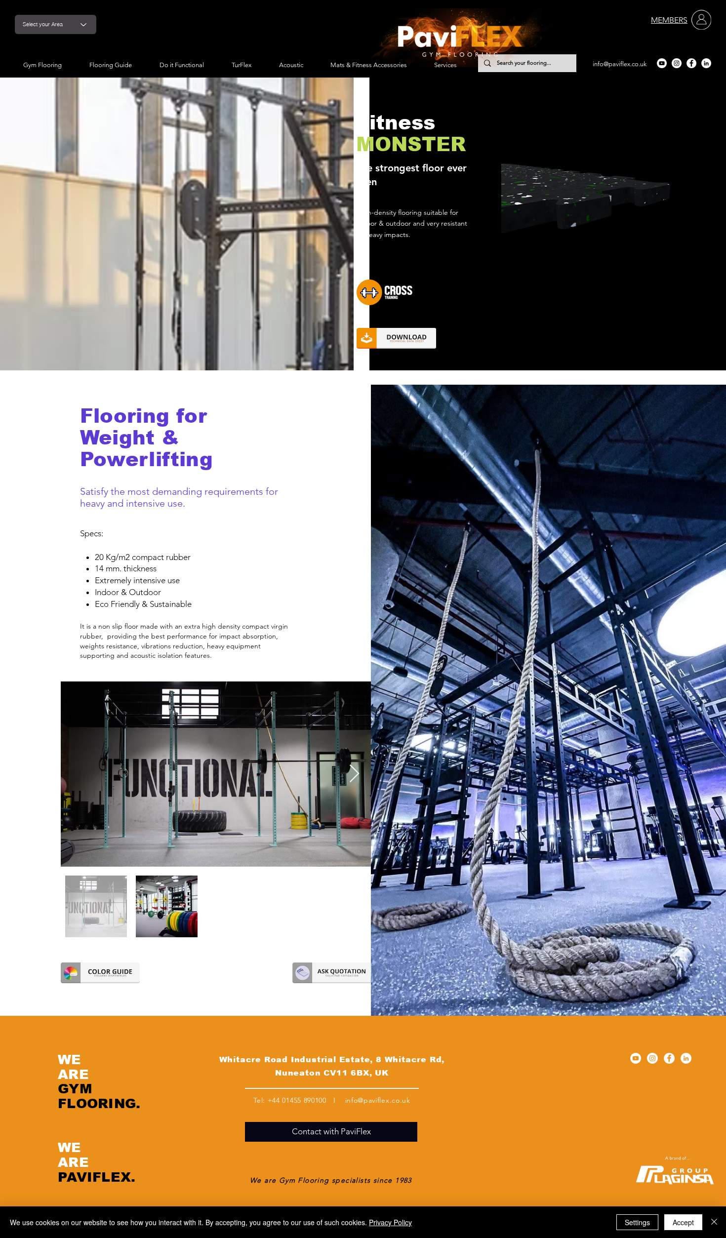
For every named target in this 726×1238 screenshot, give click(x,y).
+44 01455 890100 (297, 1100)
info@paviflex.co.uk (619, 64)
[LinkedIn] (706, 63)
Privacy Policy (390, 1222)
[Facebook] (691, 63)
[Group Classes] (406, 292)
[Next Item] (354, 774)
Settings (637, 1222)
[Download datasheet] (396, 338)
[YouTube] (662, 63)
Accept (683, 1222)
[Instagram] (677, 63)
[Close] (714, 1222)
